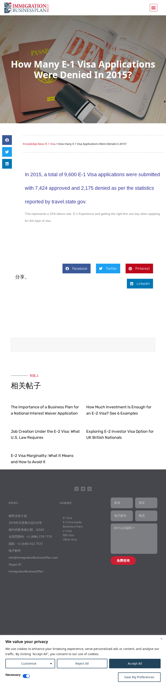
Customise (28, 663)
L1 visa (67, 531)
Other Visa (70, 539)
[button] (153, 7)
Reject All (82, 663)
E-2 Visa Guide (72, 522)
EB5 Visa (68, 535)
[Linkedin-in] (89, 489)
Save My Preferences (139, 677)
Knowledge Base (33, 144)
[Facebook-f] (76, 489)
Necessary (13, 675)
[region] (83, 660)
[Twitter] (83, 489)
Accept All (135, 663)
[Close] (161, 638)
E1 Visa (67, 518)
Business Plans (73, 526)
